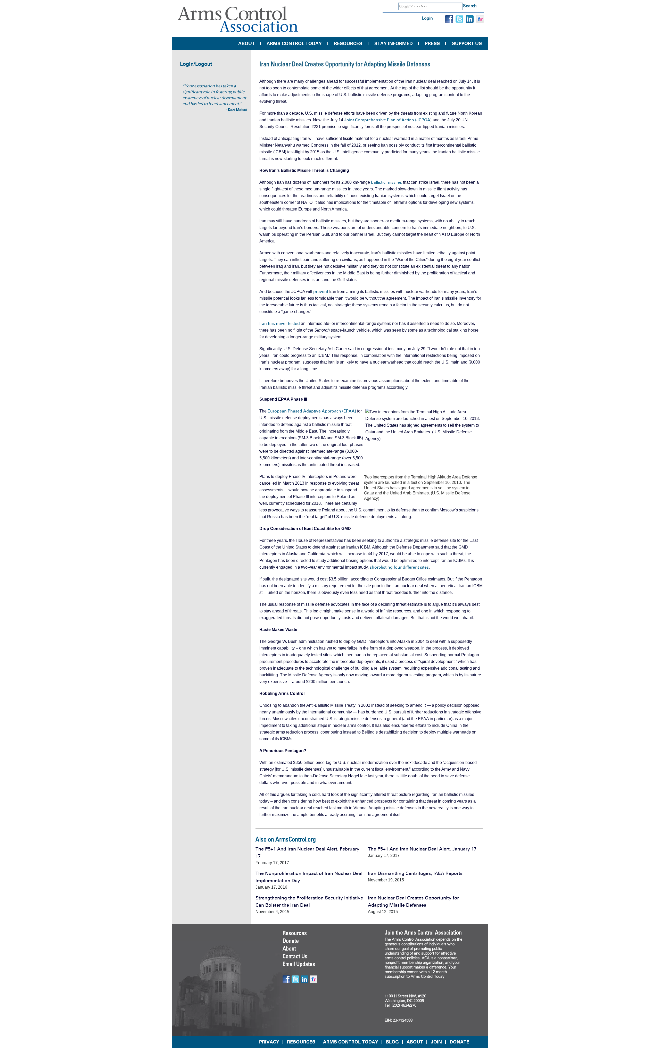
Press (432, 43)
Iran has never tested (279, 323)
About (246, 43)
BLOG (392, 1042)
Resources (348, 43)
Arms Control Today (294, 43)
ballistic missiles (386, 182)
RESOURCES (301, 1042)
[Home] (238, 19)
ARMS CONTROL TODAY (350, 1042)
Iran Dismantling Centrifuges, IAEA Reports (415, 873)
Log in (427, 18)
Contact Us (295, 956)
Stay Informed (393, 43)
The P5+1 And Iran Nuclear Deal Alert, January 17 (422, 849)
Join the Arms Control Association (423, 932)
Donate (291, 940)
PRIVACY (269, 1042)
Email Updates (299, 963)
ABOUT (415, 1042)
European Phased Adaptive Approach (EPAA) (312, 411)
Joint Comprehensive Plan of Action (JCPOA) (388, 119)
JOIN (436, 1042)
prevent (320, 291)
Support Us (467, 43)
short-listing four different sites (399, 567)
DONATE (459, 1042)
